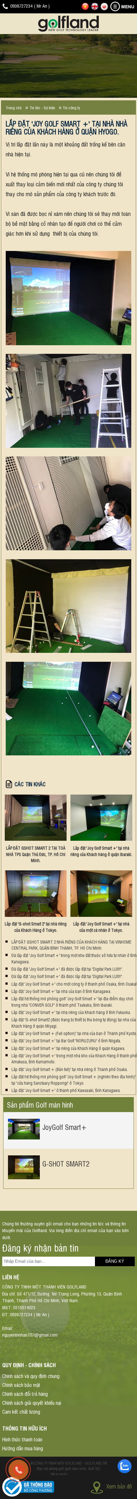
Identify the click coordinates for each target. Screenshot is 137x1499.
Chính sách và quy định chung (31, 1375)
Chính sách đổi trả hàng (25, 1393)
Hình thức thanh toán (22, 1439)
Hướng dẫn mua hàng (22, 1448)
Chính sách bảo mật (21, 1384)
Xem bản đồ (119, 1486)
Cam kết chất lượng (21, 1411)
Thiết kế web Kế (58, 1474)
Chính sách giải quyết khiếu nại (31, 1402)
